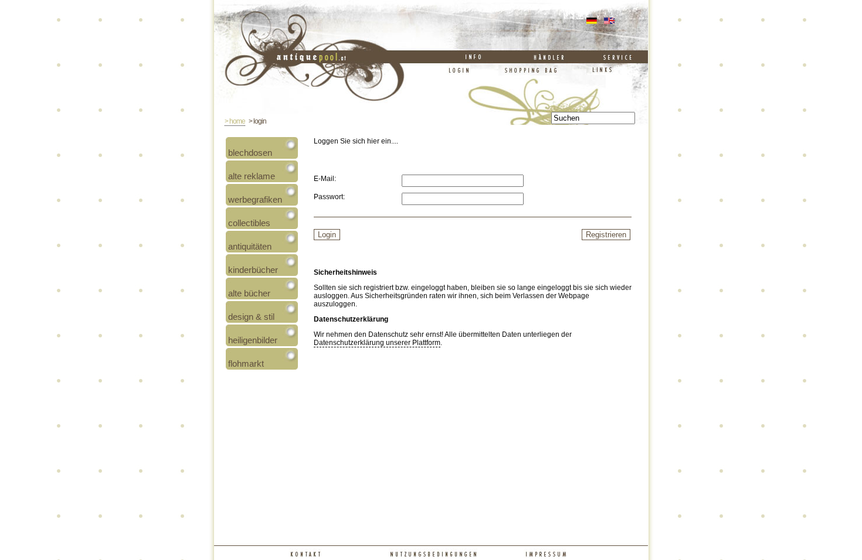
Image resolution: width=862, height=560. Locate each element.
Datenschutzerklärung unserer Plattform (377, 343)
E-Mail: (325, 179)
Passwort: (329, 197)
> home (235, 121)
